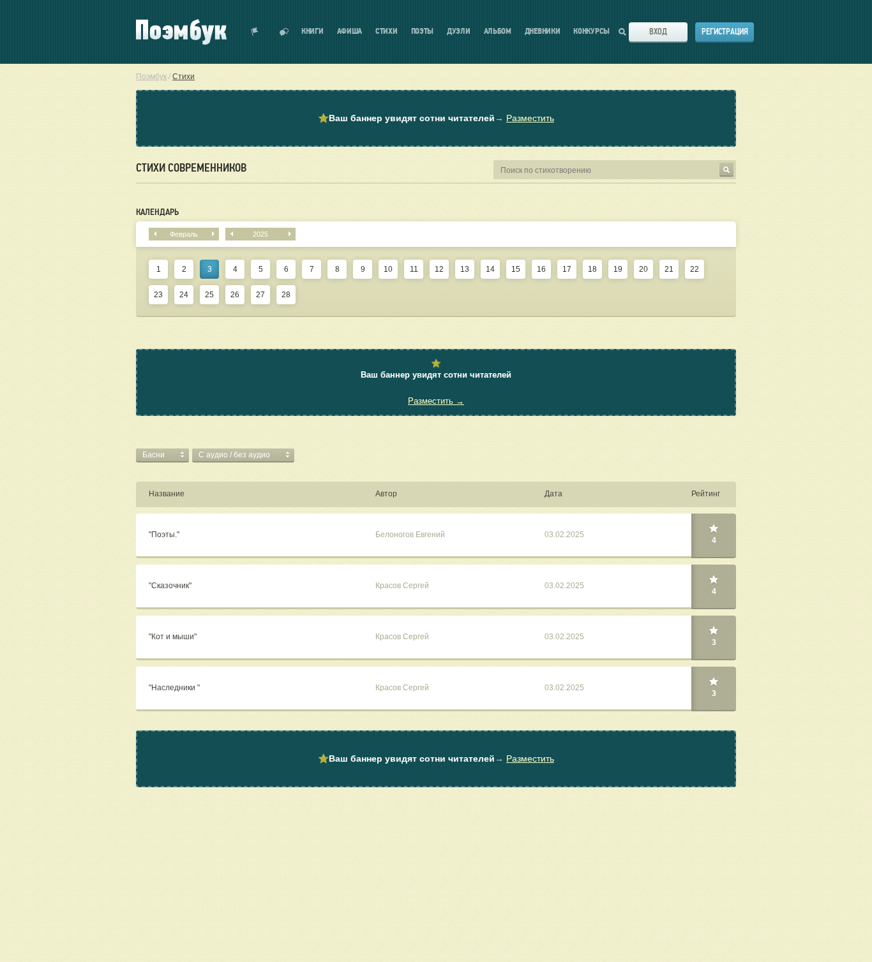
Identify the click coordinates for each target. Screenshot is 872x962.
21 (669, 269)
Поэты (422, 31)
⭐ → (436, 118)
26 (234, 294)
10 (388, 269)
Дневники (542, 31)
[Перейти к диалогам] (284, 32)
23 (158, 294)
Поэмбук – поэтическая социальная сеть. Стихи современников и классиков (181, 32)
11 (414, 269)
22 (694, 269)
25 (209, 294)
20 (643, 269)
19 (617, 269)
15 (515, 269)
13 (464, 269)
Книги (312, 31)
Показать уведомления (254, 32)
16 (541, 269)
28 (286, 294)
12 (439, 269)
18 (592, 269)
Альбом (497, 31)
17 (566, 269)
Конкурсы (591, 31)
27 (260, 294)
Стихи (386, 31)
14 (490, 269)
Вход (658, 31)
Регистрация (725, 31)
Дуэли (458, 31)
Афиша (350, 31)
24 (183, 294)
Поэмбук (151, 76)
